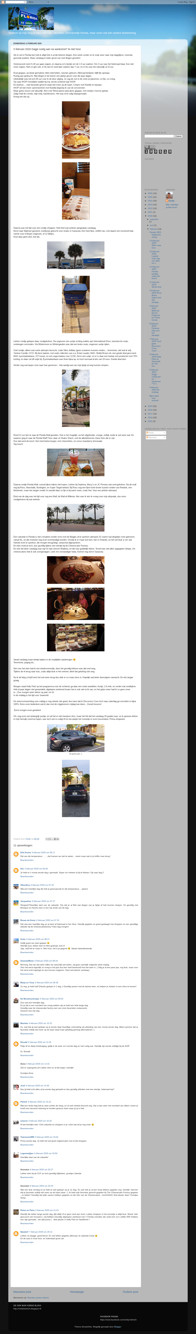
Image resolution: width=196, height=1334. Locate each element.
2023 (150, 205)
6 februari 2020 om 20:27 (41, 1170)
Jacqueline (25, 901)
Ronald (23, 1042)
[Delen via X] (52, 839)
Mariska (24, 1023)
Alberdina (25, 885)
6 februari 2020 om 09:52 (51, 999)
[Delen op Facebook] (55, 839)
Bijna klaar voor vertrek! (154, 398)
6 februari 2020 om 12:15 (38, 1064)
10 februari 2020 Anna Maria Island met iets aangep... (155, 296)
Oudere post (130, 1291)
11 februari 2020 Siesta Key (155, 284)
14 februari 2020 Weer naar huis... (155, 244)
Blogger (117, 1327)
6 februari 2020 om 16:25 (40, 1121)
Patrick (23, 1102)
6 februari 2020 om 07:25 (42, 885)
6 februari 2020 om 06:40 (36, 869)
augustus (154, 219)
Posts (151, 433)
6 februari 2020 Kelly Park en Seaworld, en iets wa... (155, 360)
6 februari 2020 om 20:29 (41, 1186)
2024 (150, 201)
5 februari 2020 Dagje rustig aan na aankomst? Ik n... (155, 377)
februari (154, 229)
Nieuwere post (22, 1291)
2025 (150, 197)
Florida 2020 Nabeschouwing (155, 234)
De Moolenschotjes (29, 999)
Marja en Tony (27, 983)
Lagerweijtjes (26, 1153)
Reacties (152, 437)
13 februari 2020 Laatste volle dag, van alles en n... (155, 257)
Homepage (77, 1291)
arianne (24, 1121)
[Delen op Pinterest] (57, 839)
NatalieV (24, 1232)
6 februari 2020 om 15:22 (39, 1102)
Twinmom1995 (27, 1137)
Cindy (171, 201)
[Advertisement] (164, 84)
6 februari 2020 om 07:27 (43, 901)
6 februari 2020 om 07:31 (47, 920)
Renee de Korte (27, 920)
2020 (150, 216)
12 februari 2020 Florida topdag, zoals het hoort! (155, 273)
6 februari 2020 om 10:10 (40, 1023)
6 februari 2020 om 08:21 (38, 939)
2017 (150, 414)
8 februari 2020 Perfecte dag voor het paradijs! (155, 329)
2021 (150, 212)
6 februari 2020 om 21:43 (47, 1210)
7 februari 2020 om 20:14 (40, 1232)
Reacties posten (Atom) (38, 1298)
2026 (150, 193)
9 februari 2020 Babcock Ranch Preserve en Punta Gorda (155, 313)
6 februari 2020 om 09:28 (46, 983)
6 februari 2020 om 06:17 (43, 852)
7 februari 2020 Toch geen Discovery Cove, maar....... (155, 345)
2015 (150, 421)
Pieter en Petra (27, 1210)
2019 (150, 406)
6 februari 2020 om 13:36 (37, 1086)
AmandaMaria (27, 961)
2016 (150, 417)
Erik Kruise (25, 852)
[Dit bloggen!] (49, 839)
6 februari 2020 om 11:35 (39, 1042)
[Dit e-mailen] (46, 839)
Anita (23, 939)
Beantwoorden (27, 860)
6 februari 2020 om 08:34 (46, 961)
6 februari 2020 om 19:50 (45, 1153)
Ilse (22, 869)
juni (152, 225)
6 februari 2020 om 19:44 (46, 1137)
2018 (150, 410)
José (22, 1086)
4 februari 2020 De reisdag (154, 389)
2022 (150, 208)
